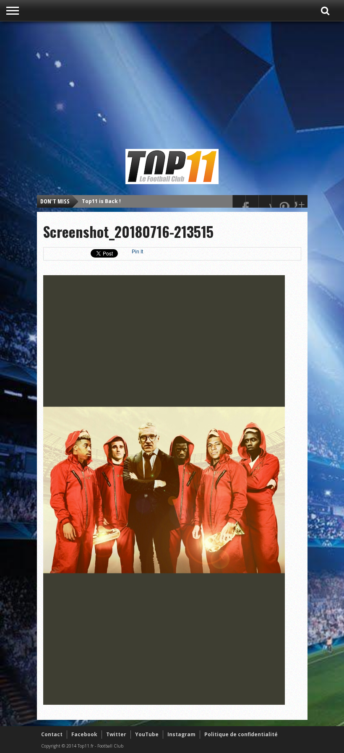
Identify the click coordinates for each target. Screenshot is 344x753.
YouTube (147, 734)
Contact (52, 734)
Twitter (116, 734)
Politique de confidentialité (241, 734)
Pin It (137, 252)
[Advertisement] (192, 84)
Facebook (84, 734)
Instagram (181, 734)
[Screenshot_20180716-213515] (164, 702)
